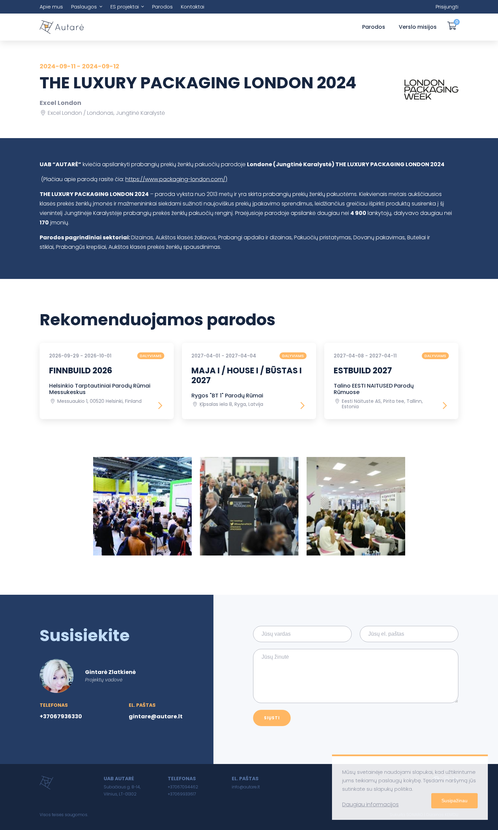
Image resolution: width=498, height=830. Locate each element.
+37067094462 (183, 787)
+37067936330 (61, 716)
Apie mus (51, 6)
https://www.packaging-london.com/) (176, 179)
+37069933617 (182, 794)
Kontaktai (192, 6)
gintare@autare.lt (156, 716)
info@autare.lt (246, 787)
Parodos (162, 6)
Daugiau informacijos (370, 804)
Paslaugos (84, 6)
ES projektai (124, 6)
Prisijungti (447, 6)
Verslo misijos (418, 27)
